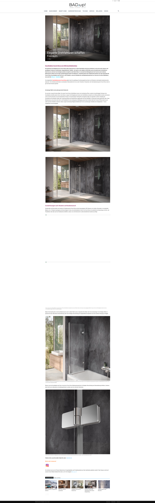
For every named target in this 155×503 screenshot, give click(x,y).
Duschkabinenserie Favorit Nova (59, 80)
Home (45, 11)
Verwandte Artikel (49, 477)
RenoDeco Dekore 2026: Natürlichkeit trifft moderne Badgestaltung (89, 490)
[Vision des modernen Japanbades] (64, 484)
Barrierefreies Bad (74, 11)
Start (46, 13)
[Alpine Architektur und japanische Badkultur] (51, 484)
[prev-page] (46, 494)
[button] (118, 11)
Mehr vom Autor (57, 477)
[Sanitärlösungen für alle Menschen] (104, 484)
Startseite (118, 501)
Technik (85, 11)
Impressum (108, 501)
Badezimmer (53, 11)
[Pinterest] (117, 1)
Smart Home (63, 11)
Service (91, 11)
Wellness (99, 11)
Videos (106, 11)
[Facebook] (113, 1)
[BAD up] (77, 5)
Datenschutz (113, 501)
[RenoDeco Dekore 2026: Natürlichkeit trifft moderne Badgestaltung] (91, 484)
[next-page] (48, 494)
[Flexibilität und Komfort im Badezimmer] (77, 484)
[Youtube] (119, 1)
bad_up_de (74, 471)
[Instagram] (115, 1)
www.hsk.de (69, 458)
